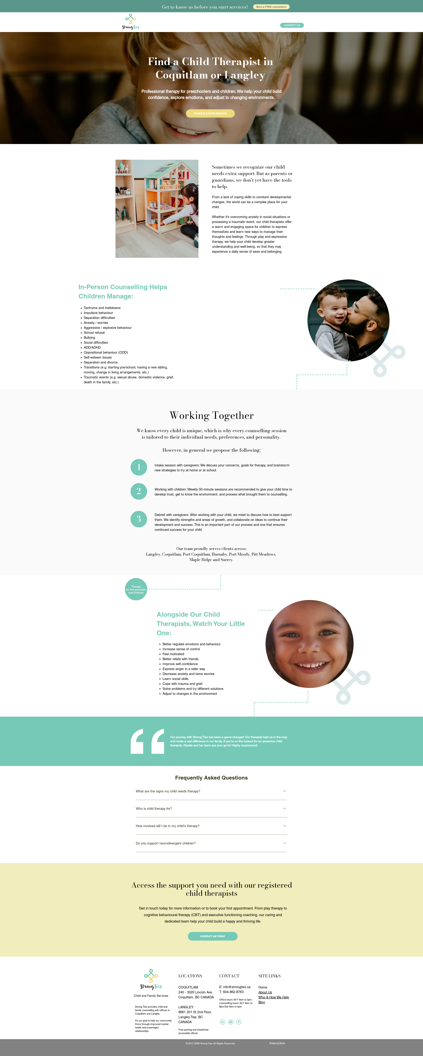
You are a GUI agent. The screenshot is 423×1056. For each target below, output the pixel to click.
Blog (261, 1002)
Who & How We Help (273, 997)
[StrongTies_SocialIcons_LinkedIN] (230, 1022)
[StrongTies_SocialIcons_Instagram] (222, 1022)
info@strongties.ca (236, 987)
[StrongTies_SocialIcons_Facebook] (238, 1022)
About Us (265, 992)
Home (262, 987)
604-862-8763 (233, 992)
